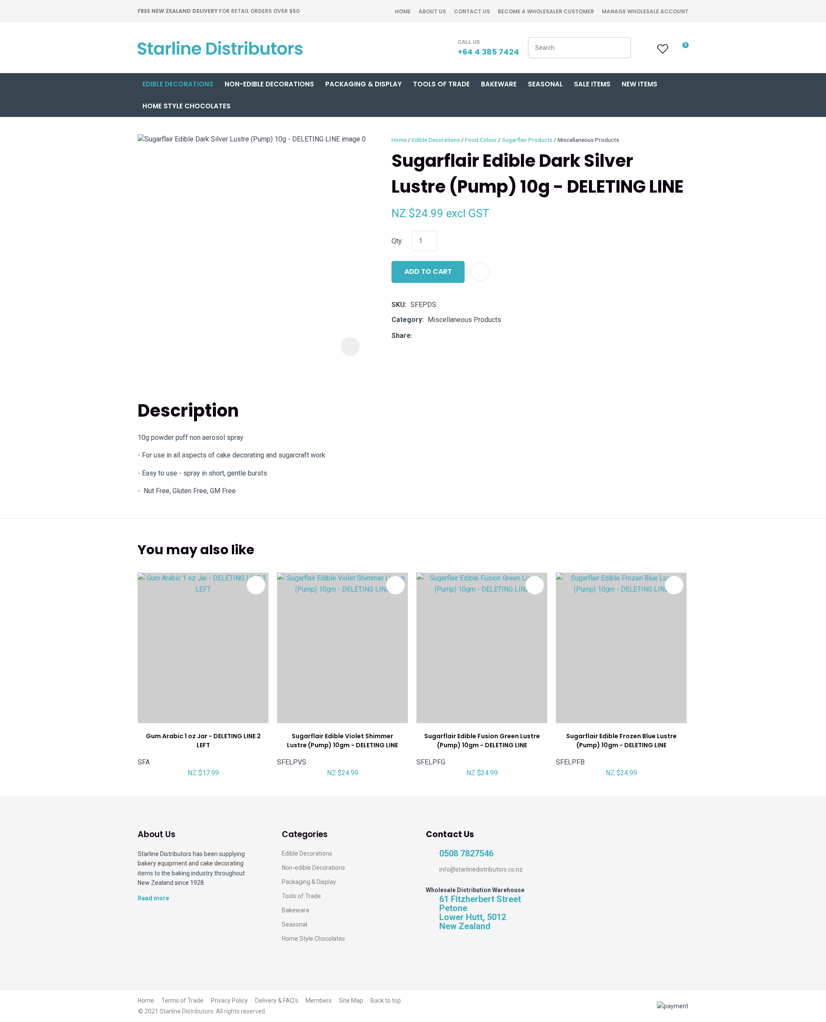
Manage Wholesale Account (645, 11)
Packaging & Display (363, 84)
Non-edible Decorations (313, 867)
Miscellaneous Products (588, 139)
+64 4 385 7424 (488, 51)
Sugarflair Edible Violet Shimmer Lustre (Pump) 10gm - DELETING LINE (342, 740)
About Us (432, 11)
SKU (398, 305)
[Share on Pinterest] (456, 335)
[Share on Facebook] (417, 335)
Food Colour (481, 139)
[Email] (443, 335)
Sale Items (592, 84)
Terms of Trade (182, 1000)
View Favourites (661, 49)
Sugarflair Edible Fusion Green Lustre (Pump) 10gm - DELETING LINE (482, 740)
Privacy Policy (229, 1000)
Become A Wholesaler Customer (546, 11)
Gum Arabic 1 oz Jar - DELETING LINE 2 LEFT (203, 740)
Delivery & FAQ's (276, 1000)
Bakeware (499, 84)
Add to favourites (256, 585)
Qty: (397, 241)
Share (401, 335)
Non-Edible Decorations (269, 84)
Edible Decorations (177, 84)
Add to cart (428, 271)
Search (620, 47)
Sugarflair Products (527, 139)
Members (318, 1000)
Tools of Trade (441, 84)
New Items (639, 84)
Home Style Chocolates (186, 105)
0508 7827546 (466, 853)
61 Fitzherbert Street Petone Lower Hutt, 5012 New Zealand (480, 913)
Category (406, 320)
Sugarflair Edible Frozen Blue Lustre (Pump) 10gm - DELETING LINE (621, 740)
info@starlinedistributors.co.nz (481, 869)
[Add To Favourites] (480, 271)
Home (403, 11)
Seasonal (545, 84)
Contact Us (472, 11)
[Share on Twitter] (429, 336)
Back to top (385, 1000)
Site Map (351, 1000)
